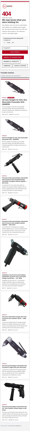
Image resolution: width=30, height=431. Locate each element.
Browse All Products (11, 61)
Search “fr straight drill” (13, 57)
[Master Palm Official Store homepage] (7, 8)
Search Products (15, 52)
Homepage (7, 65)
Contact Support (20, 65)
